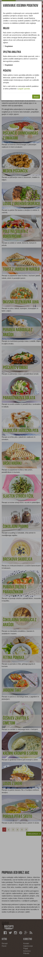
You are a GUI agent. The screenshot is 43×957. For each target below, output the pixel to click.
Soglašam (9, 46)
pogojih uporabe (24, 88)
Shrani (36, 96)
